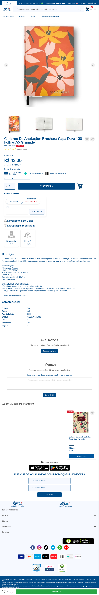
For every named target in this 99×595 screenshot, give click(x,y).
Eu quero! (49, 494)
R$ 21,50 (17, 165)
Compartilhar (92, 139)
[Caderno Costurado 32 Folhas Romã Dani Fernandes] (81, 423)
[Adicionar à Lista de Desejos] (87, 139)
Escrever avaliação (49, 351)
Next (93, 64)
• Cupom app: (55, 3)
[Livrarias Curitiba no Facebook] (32, 547)
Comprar (46, 186)
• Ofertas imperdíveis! (88, 3)
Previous (6, 64)
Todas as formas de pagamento (17, 179)
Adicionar (79, 186)
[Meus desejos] (92, 413)
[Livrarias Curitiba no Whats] (59, 547)
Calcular (37, 212)
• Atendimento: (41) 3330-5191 (29, 3)
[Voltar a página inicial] (6, 9)
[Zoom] (49, 64)
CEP (7, 207)
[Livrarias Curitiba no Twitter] (53, 547)
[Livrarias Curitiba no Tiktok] (46, 547)
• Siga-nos (71, 3)
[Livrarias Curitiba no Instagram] (39, 547)
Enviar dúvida (49, 395)
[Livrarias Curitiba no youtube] (66, 547)
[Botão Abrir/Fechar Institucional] (95, 510)
